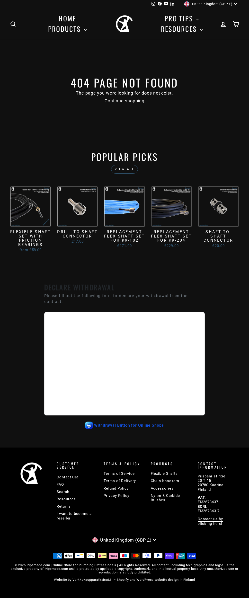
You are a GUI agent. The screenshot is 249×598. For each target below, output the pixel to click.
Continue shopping (124, 100)
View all (124, 169)
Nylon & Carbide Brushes (165, 497)
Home (67, 18)
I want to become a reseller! (74, 515)
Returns (64, 506)
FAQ (60, 484)
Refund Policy (116, 488)
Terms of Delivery (120, 481)
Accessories (162, 488)
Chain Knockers (165, 481)
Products (65, 29)
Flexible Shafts (164, 473)
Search (63, 492)
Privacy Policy (116, 495)
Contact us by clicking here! (210, 521)
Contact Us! (67, 477)
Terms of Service (119, 473)
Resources (180, 29)
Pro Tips (180, 18)
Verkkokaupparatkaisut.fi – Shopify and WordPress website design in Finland (133, 579)
